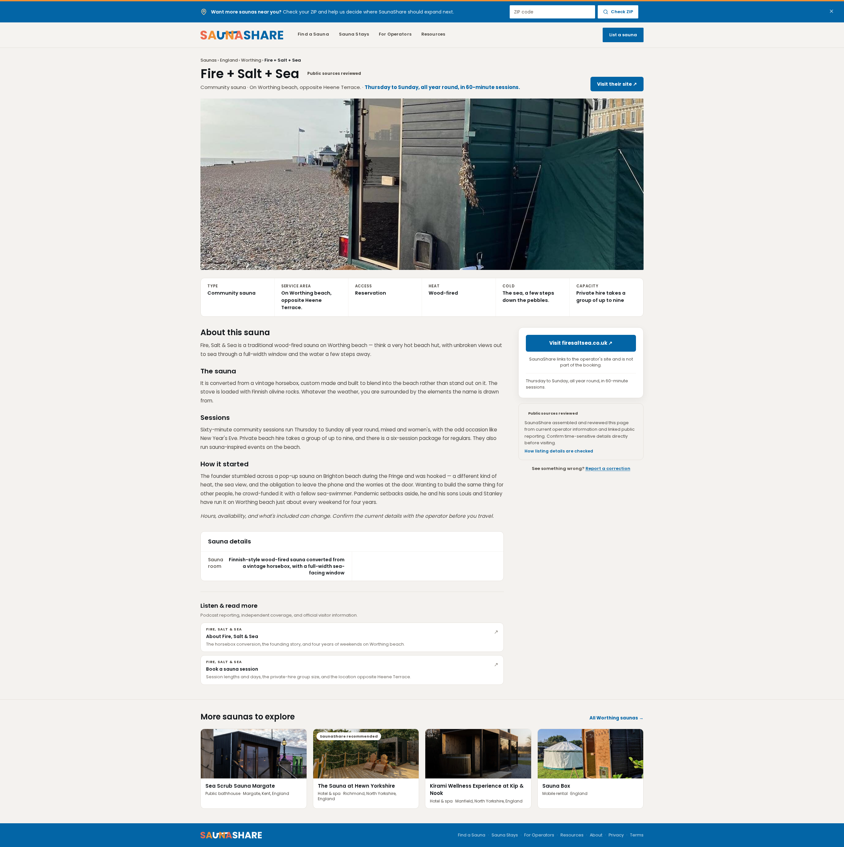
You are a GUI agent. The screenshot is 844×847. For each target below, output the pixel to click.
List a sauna (623, 35)
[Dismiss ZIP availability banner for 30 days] (831, 11)
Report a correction (608, 468)
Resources (433, 34)
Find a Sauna (313, 34)
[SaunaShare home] (241, 35)
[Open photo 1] (422, 184)
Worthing (251, 60)
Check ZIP (622, 12)
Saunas (208, 60)
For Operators (395, 34)
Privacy (616, 835)
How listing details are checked (559, 451)
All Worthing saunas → (616, 718)
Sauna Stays (354, 34)
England (229, 60)
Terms (637, 835)
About (596, 835)
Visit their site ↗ (617, 84)
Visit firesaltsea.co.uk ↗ (581, 342)
